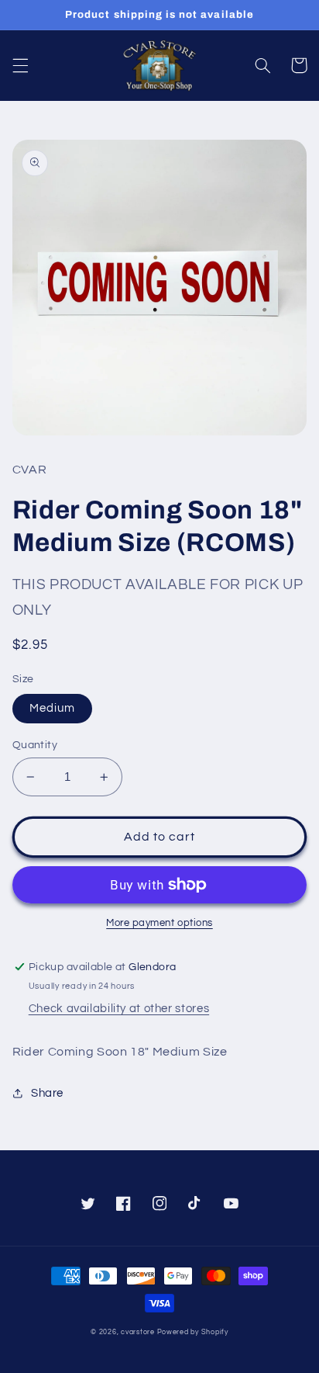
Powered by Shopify (192, 1332)
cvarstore (138, 1332)
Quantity (34, 745)
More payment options (159, 923)
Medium (52, 708)
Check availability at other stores (119, 1008)
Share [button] (47, 1093)
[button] (20, 65)
